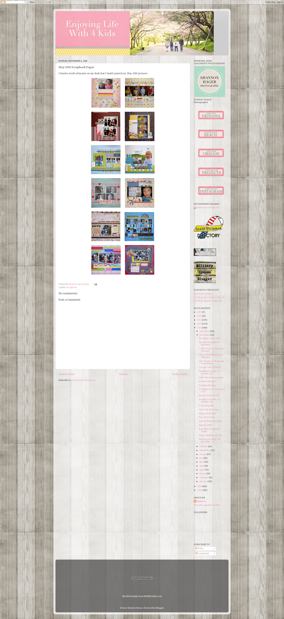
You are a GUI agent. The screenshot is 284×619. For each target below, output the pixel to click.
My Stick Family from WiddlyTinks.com (142, 596)
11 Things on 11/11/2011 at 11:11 (212, 390)
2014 (199, 316)
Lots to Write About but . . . (211, 421)
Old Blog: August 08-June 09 (208, 301)
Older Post (179, 374)
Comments (203, 553)
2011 (199, 327)
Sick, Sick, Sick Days (208, 409)
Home (123, 374)
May (201, 466)
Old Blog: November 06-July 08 (209, 297)
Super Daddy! (205, 425)
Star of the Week (207, 417)
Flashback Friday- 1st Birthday (209, 440)
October (203, 446)
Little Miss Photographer (211, 377)
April (202, 470)
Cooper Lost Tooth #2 (210, 367)
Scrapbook (71, 287)
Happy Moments (207, 413)
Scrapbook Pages (207, 381)
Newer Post (66, 374)
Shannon (201, 501)
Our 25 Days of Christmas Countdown (211, 362)
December (204, 331)
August (203, 454)
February (204, 477)
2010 (199, 486)
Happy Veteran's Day (209, 395)
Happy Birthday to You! (210, 435)
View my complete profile (207, 505)
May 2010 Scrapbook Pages (209, 430)
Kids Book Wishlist (203, 294)
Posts (200, 548)
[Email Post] (95, 284)
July (201, 458)
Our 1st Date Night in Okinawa (209, 343)
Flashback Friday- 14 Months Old (209, 372)
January (203, 481)
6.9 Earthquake (206, 405)
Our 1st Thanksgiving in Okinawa (211, 356)
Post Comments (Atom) (83, 380)
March (202, 473)
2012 (199, 324)
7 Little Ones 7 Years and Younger (211, 349)
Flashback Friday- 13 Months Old (209, 400)
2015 (199, 312)
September (205, 450)
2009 (200, 490)
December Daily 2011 (209, 338)
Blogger (160, 608)
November (204, 335)
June (201, 462)
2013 (199, 320)
